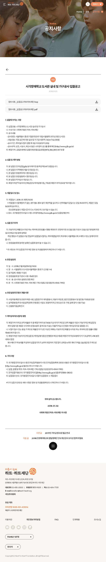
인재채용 (76, 519)
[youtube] (19, 527)
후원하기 (95, 4)
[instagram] (24, 527)
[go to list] (53, 446)
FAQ (56, 519)
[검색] (88, 4)
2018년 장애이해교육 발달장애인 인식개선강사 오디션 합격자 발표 (57, 438)
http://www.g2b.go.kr (64, 146)
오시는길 (97, 519)
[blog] (7, 527)
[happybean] (30, 527)
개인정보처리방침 (33, 519)
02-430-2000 (17, 487)
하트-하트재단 (15, 4)
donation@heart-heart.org (21, 491)
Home (79, 11)
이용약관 (8, 519)
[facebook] (13, 527)
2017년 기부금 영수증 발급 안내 (57, 433)
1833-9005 (36, 487)
